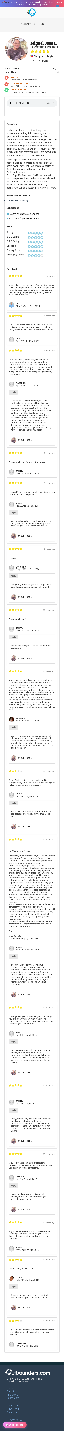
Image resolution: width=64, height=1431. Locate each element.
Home (10, 1388)
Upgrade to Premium (52, 2)
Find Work (12, 1394)
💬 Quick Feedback (15, 1425)
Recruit (10, 1391)
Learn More (13, 1397)
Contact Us (13, 1405)
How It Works (14, 1408)
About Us (12, 1412)
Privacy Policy (14, 1419)
